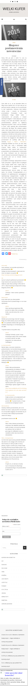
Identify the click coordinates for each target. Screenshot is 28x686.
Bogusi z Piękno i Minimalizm (16, 141)
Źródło (14, 99)
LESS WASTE (5, 579)
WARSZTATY (5, 596)
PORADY (4, 586)
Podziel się (14, 254)
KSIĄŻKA (4, 575)
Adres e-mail (5, 526)
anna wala (4, 265)
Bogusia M (4, 317)
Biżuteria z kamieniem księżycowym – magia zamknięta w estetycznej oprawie (13, 638)
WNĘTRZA (4, 600)
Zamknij (26, 670)
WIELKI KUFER (14, 8)
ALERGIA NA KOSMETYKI (8, 557)
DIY (3, 561)
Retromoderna (5, 406)
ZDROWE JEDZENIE (7, 604)
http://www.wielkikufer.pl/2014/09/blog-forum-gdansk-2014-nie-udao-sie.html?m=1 (16, 390)
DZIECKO (4, 564)
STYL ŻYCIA (5, 589)
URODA (4, 593)
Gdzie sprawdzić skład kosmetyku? (13, 674)
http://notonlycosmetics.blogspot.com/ (12, 275)
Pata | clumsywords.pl (7, 438)
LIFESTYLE (4, 582)
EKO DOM (4, 568)
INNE (14, 42)
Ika (2, 278)
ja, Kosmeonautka (6, 345)
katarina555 (5, 297)
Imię (3, 531)
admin (7, 290)
